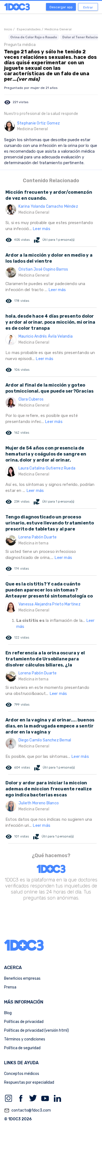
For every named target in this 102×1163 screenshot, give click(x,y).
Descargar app (61, 7)
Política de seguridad (22, 1048)
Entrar (88, 7)
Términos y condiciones (24, 1039)
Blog (8, 1013)
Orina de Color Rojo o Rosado (33, 37)
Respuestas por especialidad (29, 1082)
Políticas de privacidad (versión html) (36, 1030)
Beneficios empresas (22, 978)
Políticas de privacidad (24, 1021)
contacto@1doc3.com (27, 1110)
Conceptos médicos (21, 1073)
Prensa (10, 987)
